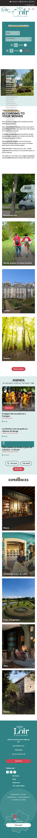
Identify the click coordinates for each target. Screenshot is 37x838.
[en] (33, 9)
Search (27, 50)
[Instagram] (14, 772)
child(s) (16, 50)
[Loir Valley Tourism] (21, 12)
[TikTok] (11, 772)
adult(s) (21, 45)
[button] (29, 9)
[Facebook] (7, 772)
